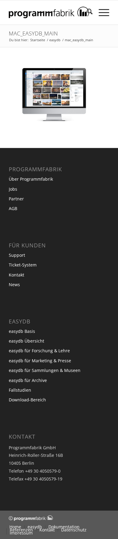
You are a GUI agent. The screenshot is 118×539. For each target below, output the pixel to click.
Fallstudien (20, 390)
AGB (13, 208)
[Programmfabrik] (49, 12)
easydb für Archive (28, 380)
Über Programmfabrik (31, 179)
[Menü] (101, 12)
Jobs (13, 189)
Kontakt (16, 275)
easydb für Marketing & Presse (40, 360)
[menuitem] (87, 12)
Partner (16, 199)
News (14, 284)
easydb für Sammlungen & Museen (44, 370)
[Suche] (87, 12)
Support (17, 255)
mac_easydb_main (33, 33)
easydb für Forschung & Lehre (39, 350)
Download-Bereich (27, 400)
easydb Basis (22, 331)
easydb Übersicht (26, 341)
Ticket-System (23, 265)
